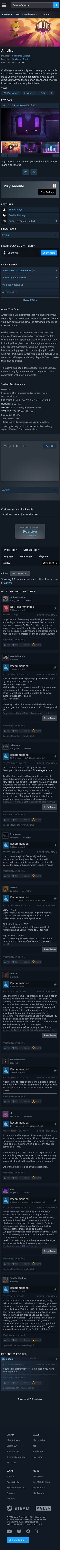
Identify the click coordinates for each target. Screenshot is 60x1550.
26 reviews (27, 837)
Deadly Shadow (18, 1278)
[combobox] (32, 5)
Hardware (38, 1451)
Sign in (5, 161)
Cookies (10, 1493)
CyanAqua (15, 834)
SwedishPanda (17, 656)
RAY (12, 1189)
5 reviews (14, 1281)
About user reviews (11, 514)
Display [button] (6, 563)
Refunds (11, 1498)
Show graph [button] (48, 563)
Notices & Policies (16, 1487)
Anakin (13, 887)
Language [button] (8, 556)
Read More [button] (50, 718)
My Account (39, 1493)
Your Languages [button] (19, 573)
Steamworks (13, 1451)
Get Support (39, 1487)
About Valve (39, 1440)
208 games (15, 600)
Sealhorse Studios (21, 55)
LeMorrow (15, 745)
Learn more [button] (49, 252)
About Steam (13, 1440)
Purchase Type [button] (30, 549)
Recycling (37, 1457)
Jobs (35, 1445)
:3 (11, 1113)
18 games (14, 891)
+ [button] (51, 93)
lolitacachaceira (18, 597)
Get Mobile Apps (17, 1540)
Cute (43, 93)
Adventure (29, 93)
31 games (14, 837)
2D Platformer (11, 93)
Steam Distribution (16, 1457)
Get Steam (38, 1476)
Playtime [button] (43, 556)
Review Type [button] (9, 549)
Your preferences (30, 514)
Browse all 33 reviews (30, 1399)
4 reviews (14, 659)
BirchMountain (17, 1059)
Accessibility (13, 1482)
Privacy (10, 1476)
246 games (15, 1116)
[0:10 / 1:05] (30, 124)
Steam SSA (12, 1445)
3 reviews (28, 748)
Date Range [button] (26, 556)
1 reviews (28, 600)
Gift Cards (12, 1462)
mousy (13, 973)
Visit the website (11, 284)
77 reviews (26, 891)
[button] (7, 14)
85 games (14, 1193)
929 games (15, 748)
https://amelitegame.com (39, 770)
